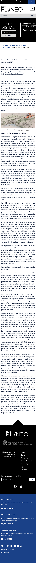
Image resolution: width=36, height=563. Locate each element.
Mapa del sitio (5, 552)
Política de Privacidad (7, 549)
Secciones (22, 46)
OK (32, 479)
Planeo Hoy (14, 46)
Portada (6, 46)
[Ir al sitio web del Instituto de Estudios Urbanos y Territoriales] (17, 442)
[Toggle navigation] (31, 2)
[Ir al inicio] (12, 8)
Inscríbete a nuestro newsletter (11, 476)
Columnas (8, 36)
